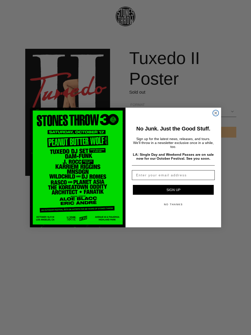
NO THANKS (173, 204)
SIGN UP (173, 190)
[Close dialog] (216, 113)
